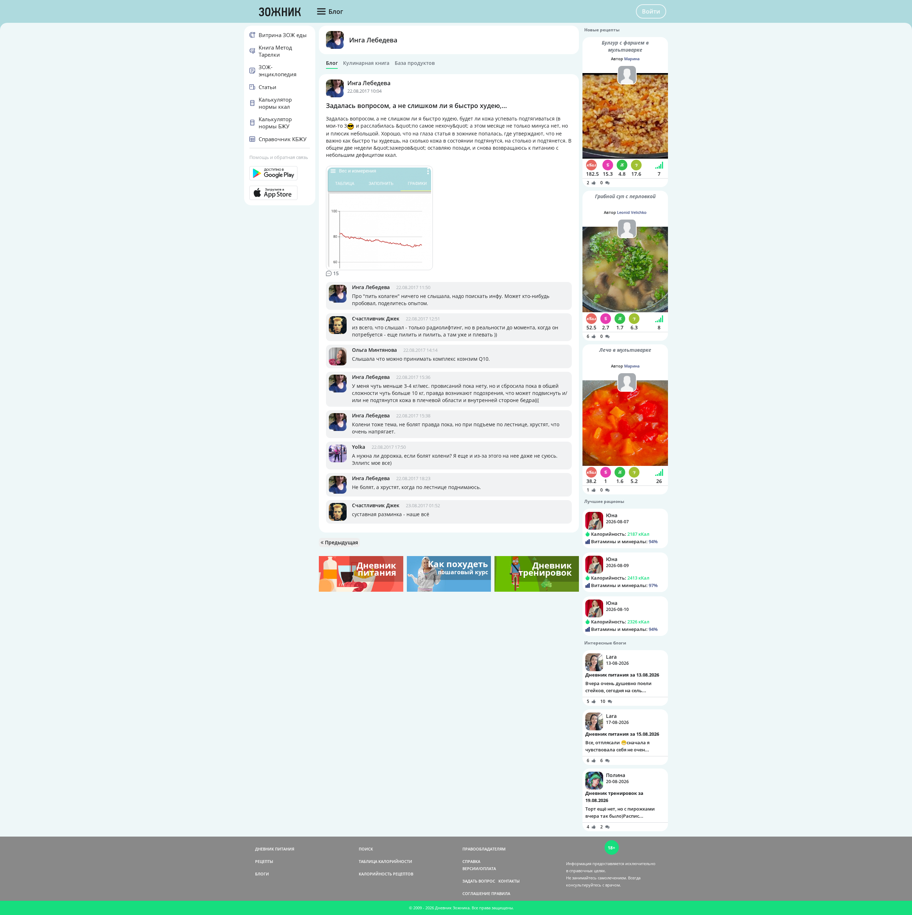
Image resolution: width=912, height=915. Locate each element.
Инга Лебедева (373, 40)
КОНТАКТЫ (509, 881)
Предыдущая (340, 542)
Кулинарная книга (366, 63)
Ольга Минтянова (374, 349)
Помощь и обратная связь (278, 157)
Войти (651, 11)
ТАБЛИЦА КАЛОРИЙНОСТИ (385, 861)
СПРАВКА (471, 861)
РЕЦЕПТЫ (264, 861)
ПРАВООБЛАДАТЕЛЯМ (484, 849)
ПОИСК (366, 849)
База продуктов (415, 63)
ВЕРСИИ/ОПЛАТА (479, 868)
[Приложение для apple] (279, 193)
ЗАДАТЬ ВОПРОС (478, 881)
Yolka (358, 446)
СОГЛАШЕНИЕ (476, 893)
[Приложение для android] (279, 173)
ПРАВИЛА (500, 893)
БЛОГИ (262, 874)
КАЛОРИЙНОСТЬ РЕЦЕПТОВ (386, 874)
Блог (332, 63)
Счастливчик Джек (375, 318)
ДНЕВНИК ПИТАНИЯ (274, 849)
